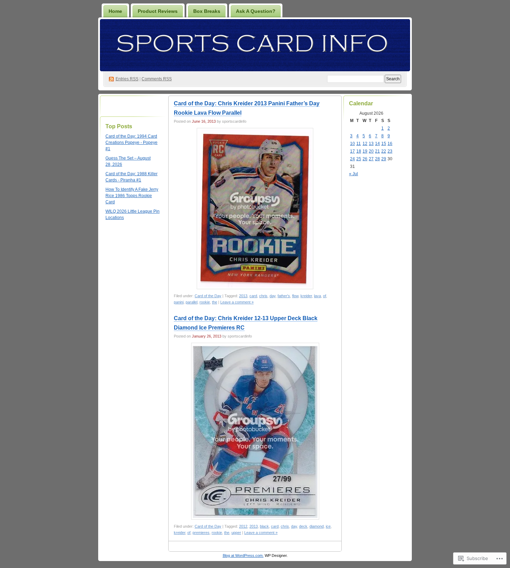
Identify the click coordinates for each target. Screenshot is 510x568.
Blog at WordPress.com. (243, 555)
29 (383, 158)
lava (317, 296)
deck (303, 526)
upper (236, 532)
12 (365, 143)
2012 (243, 526)
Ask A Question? (255, 11)
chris (263, 296)
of (324, 296)
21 (377, 151)
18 (358, 151)
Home (115, 11)
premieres (201, 532)
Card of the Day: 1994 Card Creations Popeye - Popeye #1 (131, 142)
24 (352, 158)
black (264, 526)
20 (371, 151)
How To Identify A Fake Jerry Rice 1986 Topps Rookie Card (131, 195)
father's (284, 296)
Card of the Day (208, 296)
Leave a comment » (237, 302)
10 (352, 143)
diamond (316, 526)
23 (390, 151)
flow (295, 296)
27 (371, 158)
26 (365, 158)
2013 (243, 296)
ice (328, 526)
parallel (191, 302)
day (272, 296)
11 (358, 143)
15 (383, 143)
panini (179, 302)
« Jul (353, 173)
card (253, 296)
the (214, 302)
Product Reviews (158, 11)
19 (365, 151)
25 (358, 158)
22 (383, 151)
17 (352, 151)
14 (377, 143)
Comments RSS (157, 78)
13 (371, 143)
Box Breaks (206, 11)
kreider (306, 296)
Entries (127, 78)
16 (390, 143)
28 (377, 158)
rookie (204, 302)
